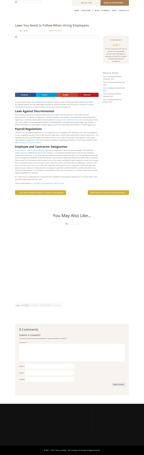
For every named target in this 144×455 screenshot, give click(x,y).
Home (76, 10)
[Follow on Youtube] (118, 65)
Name (22, 366)
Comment (23, 342)
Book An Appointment (113, 3)
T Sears (25, 31)
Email (21, 373)
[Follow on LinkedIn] (122, 65)
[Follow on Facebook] (109, 65)
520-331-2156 (86, 3)
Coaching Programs (101, 429)
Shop (114, 10)
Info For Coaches (101, 425)
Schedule (106, 10)
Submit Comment (118, 384)
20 (46, 305)
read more (22, 244)
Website (22, 379)
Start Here (86, 10)
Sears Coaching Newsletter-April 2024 (38, 282)
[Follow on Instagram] (114, 65)
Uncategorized (34, 237)
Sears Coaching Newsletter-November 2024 (41, 233)
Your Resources (100, 421)
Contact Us (124, 10)
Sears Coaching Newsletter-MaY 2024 (38, 258)
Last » (59, 305)
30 (49, 305)
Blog (97, 10)
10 (42, 305)
